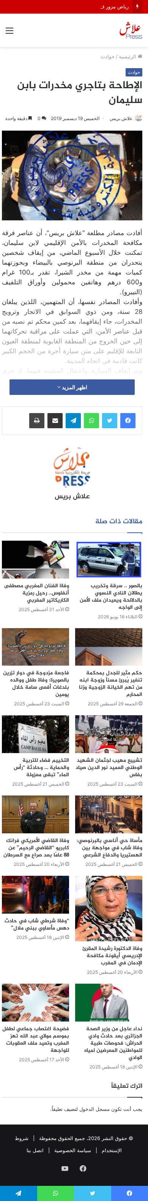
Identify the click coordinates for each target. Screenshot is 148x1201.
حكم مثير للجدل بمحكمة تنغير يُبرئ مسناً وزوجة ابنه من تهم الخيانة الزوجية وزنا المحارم (110, 684)
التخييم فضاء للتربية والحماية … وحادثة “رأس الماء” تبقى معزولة (41, 767)
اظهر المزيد (74, 387)
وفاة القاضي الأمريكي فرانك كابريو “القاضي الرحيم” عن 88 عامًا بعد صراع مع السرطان (36, 847)
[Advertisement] (74, 124)
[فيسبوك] (127, 420)
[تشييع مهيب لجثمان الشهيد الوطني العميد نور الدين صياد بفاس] (108, 734)
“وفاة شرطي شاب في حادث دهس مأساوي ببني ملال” (37, 925)
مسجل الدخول (94, 1109)
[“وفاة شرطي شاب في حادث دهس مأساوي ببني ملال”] (35, 895)
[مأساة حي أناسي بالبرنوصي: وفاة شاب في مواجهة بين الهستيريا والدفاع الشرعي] (108, 814)
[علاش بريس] (131, 30)
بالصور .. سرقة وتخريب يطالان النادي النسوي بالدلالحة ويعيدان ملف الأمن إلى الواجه (111, 597)
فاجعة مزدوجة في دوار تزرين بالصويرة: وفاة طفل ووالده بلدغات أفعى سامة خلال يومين (36, 684)
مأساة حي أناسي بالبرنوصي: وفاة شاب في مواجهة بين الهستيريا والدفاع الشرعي (109, 847)
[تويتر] (109, 420)
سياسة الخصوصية (72, 1150)
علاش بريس (72, 496)
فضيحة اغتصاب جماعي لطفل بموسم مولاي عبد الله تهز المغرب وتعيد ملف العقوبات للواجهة (35, 1040)
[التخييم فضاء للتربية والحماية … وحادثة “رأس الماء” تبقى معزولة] (35, 734)
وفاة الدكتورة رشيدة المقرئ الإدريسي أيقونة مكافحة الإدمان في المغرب (112, 955)
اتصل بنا (35, 1150)
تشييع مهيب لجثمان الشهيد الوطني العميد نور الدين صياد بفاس (109, 767)
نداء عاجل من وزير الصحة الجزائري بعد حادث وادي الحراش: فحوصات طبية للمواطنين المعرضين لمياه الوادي (113, 1043)
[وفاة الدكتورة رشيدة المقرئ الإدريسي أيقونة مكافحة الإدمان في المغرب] (108, 908)
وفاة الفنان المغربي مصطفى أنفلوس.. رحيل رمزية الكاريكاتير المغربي (36, 593)
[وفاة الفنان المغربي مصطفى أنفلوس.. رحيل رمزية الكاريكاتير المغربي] (35, 560)
